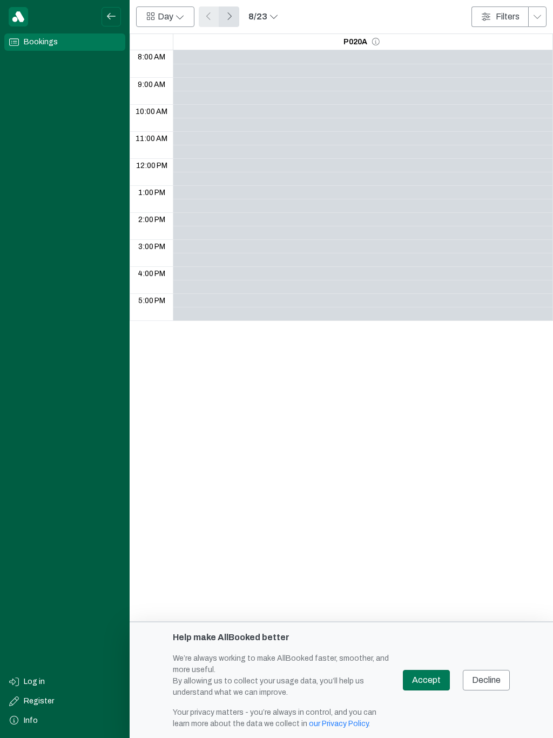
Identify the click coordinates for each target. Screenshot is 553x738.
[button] (376, 42)
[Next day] (229, 16)
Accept (426, 680)
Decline (486, 680)
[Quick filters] (537, 16)
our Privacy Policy (338, 724)
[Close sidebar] (111, 16)
